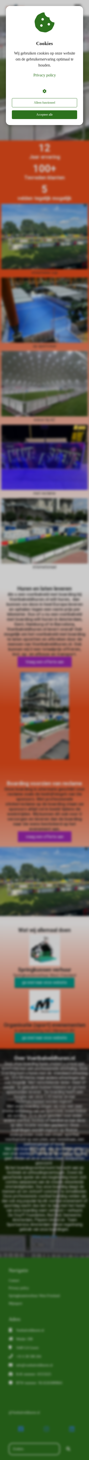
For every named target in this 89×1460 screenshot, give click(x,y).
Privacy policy (44, 75)
